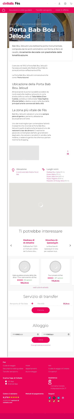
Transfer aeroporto (44, 10)
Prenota (40, 310)
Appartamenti (31, 369)
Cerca (40, 340)
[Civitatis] (7, 416)
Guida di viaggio (3, 10)
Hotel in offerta (62, 10)
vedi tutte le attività (40, 287)
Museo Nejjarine (52, 178)
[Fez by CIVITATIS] (9, 3)
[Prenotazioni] (59, 3)
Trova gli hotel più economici (40, 345)
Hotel (28, 366)
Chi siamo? (52, 372)
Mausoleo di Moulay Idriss (55, 181)
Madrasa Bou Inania (53, 172)
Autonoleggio (31, 372)
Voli (49, 366)
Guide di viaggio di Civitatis (58, 369)
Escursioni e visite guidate (20, 10)
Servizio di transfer (40, 296)
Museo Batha (51, 174)
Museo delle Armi (52, 176)
